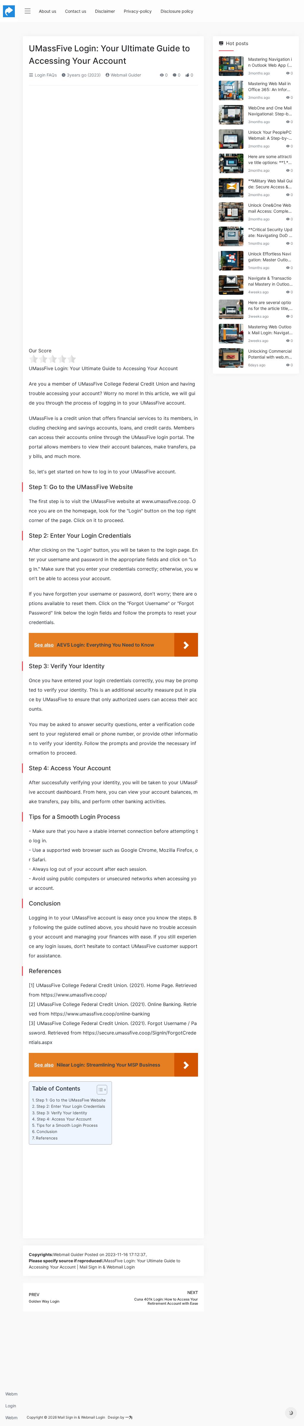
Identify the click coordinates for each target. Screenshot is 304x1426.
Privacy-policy (138, 11)
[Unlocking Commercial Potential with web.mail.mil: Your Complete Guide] (231, 358)
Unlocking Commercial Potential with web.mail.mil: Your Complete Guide (270, 354)
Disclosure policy (177, 11)
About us (47, 11)
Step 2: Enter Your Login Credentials (71, 1106)
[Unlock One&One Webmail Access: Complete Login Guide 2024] (231, 212)
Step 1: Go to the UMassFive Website (71, 1100)
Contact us (75, 11)
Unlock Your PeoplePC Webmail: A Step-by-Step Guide (270, 135)
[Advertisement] (113, 134)
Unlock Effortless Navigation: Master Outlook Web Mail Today (270, 257)
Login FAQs (10, 1407)
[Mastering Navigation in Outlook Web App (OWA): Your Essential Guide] (231, 66)
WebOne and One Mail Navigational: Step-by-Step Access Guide (270, 111)
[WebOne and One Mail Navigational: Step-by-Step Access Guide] (231, 115)
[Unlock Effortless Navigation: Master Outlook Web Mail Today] (231, 260)
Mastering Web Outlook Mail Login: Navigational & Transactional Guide (270, 330)
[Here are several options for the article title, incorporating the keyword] (231, 309)
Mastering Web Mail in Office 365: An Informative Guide (270, 87)
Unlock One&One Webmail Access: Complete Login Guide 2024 (270, 208)
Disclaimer (105, 11)
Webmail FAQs (11, 1419)
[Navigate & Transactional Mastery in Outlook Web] (231, 285)
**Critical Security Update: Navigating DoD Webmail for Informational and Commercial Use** (270, 232)
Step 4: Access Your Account (64, 1119)
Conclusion (47, 1131)
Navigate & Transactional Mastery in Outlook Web (270, 281)
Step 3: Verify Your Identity (62, 1112)
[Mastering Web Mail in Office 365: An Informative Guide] (231, 90)
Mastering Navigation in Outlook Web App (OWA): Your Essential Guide (270, 62)
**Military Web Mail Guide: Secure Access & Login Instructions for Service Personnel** (270, 184)
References (47, 1138)
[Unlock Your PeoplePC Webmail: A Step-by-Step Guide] (231, 139)
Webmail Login (11, 1395)
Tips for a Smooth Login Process (67, 1125)
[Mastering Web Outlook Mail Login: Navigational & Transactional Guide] (231, 333)
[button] (99, 1091)
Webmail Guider (125, 74)
